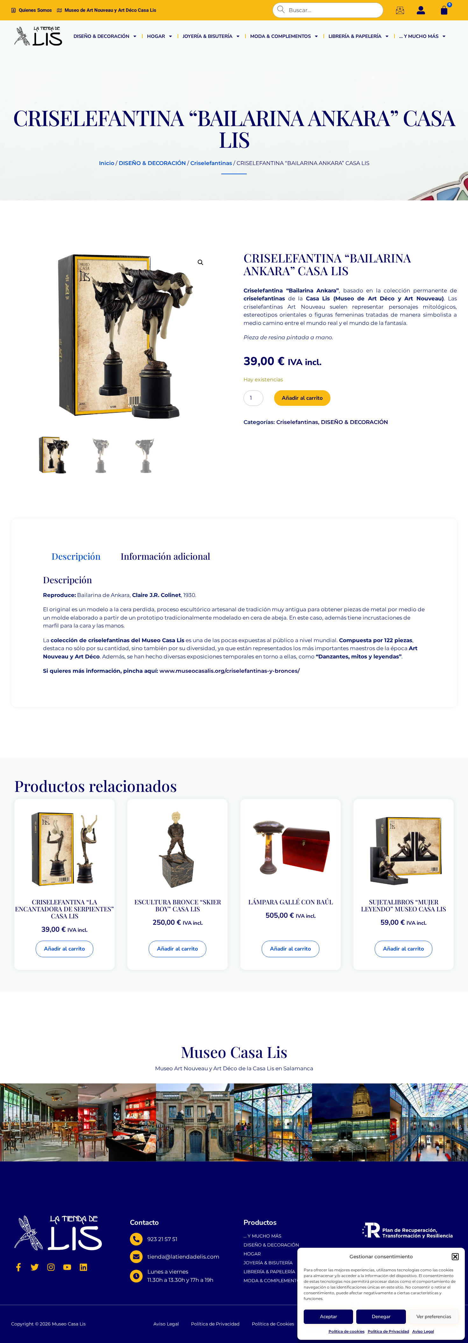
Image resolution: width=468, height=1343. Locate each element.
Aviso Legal (423, 1331)
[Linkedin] (83, 1267)
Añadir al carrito (302, 398)
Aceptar (328, 1316)
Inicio (106, 163)
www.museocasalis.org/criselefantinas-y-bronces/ (230, 671)
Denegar (381, 1316)
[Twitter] (35, 1267)
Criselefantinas (211, 163)
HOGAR (156, 36)
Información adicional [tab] (165, 556)
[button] (455, 1256)
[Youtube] (67, 1267)
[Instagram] (51, 1267)
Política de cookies (347, 1331)
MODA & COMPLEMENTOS (280, 36)
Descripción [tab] (76, 556)
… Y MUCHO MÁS (418, 36)
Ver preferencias (433, 1316)
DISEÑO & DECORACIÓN (101, 36)
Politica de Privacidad (388, 1331)
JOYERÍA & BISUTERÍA (207, 36)
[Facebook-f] (18, 1267)
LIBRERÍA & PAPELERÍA (355, 36)
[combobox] (328, 10)
